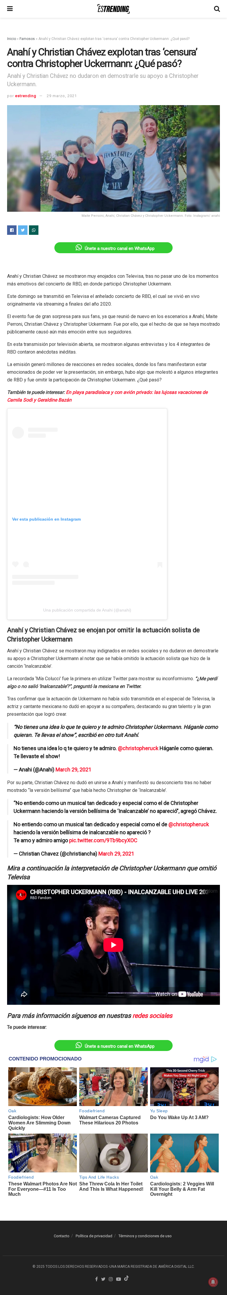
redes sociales (152, 1015)
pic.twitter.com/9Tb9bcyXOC (103, 840)
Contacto (61, 1236)
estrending (25, 96)
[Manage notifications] (213, 1282)
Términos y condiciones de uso (145, 1236)
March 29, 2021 (73, 769)
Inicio (11, 39)
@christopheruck (138, 748)
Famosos (27, 39)
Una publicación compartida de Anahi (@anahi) (87, 610)
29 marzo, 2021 (62, 96)
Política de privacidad (94, 1236)
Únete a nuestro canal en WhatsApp (120, 248)
